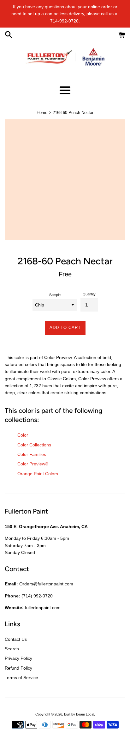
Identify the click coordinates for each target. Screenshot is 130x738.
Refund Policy (18, 668)
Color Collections (34, 444)
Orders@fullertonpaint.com (46, 583)
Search (12, 648)
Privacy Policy (18, 658)
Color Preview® (32, 463)
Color (22, 435)
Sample (55, 295)
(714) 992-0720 (37, 595)
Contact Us (16, 639)
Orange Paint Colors (37, 473)
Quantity (89, 294)
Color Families (31, 454)
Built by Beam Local (79, 714)
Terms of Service (21, 677)
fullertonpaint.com (43, 607)
